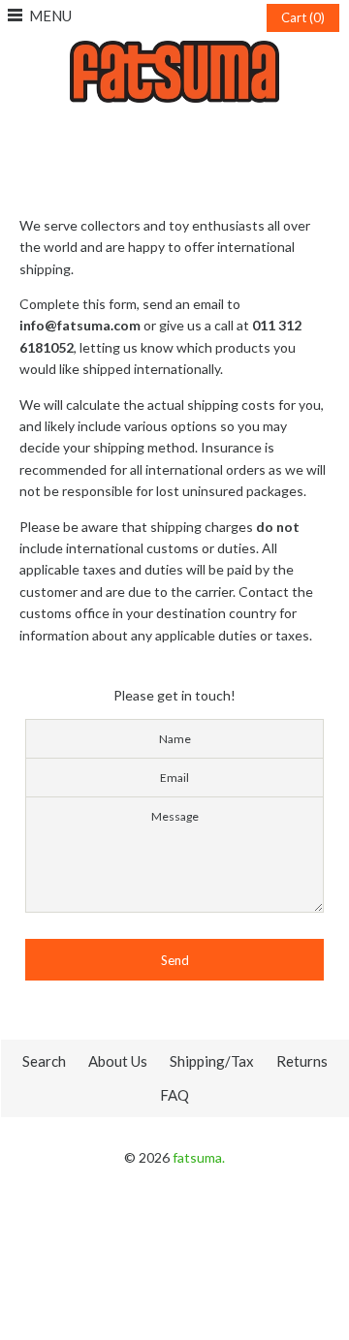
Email (174, 777)
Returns (302, 1061)
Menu (50, 15)
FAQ (174, 1095)
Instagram (174, 132)
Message (175, 816)
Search (44, 1061)
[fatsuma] (174, 51)
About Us (117, 1061)
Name (175, 739)
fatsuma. (199, 1157)
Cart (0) (303, 17)
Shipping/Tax (212, 1061)
